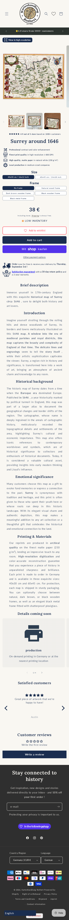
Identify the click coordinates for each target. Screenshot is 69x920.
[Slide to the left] (3, 122)
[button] (6, 13)
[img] (34, 695)
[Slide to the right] (65, 122)
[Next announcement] (62, 31)
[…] (16, 121)
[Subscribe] (58, 807)
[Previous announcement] (6, 31)
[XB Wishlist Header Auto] (53, 14)
